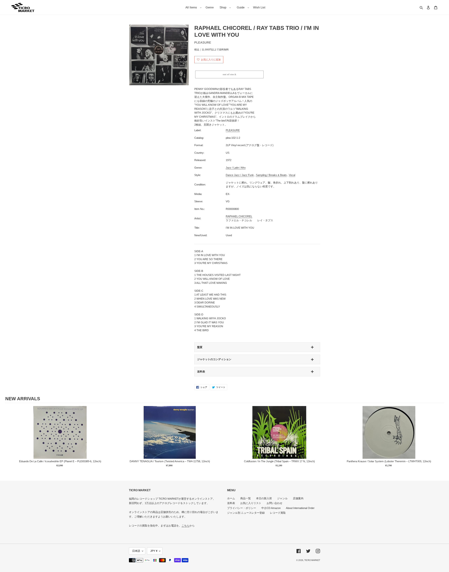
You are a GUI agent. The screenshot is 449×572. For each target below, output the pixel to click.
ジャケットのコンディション (214, 359)
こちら (185, 525)
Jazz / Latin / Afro (236, 167)
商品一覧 (245, 498)
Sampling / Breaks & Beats (271, 175)
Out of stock (60, 435)
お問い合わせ (274, 503)
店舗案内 (298, 498)
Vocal (292, 175)
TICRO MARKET (312, 560)
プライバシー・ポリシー (241, 507)
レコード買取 (278, 512)
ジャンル (282, 498)
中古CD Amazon (271, 507)
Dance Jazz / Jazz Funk (240, 175)
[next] (440, 439)
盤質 (199, 347)
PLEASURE (233, 130)
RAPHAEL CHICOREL (239, 216)
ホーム (231, 498)
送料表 (201, 371)
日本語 (136, 550)
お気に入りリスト (250, 503)
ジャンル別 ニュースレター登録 (246, 512)
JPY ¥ (153, 550)
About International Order (300, 507)
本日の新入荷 (264, 498)
